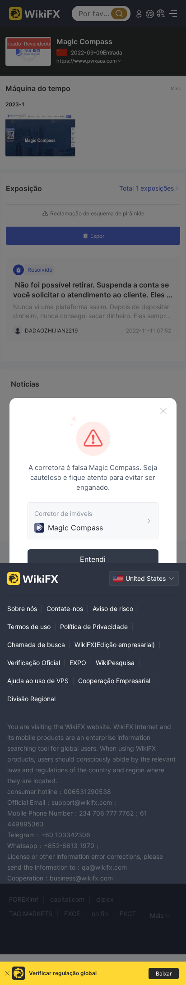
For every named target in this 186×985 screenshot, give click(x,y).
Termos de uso (29, 626)
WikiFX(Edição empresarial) (114, 644)
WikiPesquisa (115, 662)
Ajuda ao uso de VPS (38, 680)
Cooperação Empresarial (114, 680)
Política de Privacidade (94, 626)
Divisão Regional (31, 698)
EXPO (78, 662)
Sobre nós (22, 608)
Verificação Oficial (33, 662)
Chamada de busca (36, 644)
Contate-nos (64, 608)
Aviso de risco (113, 608)
